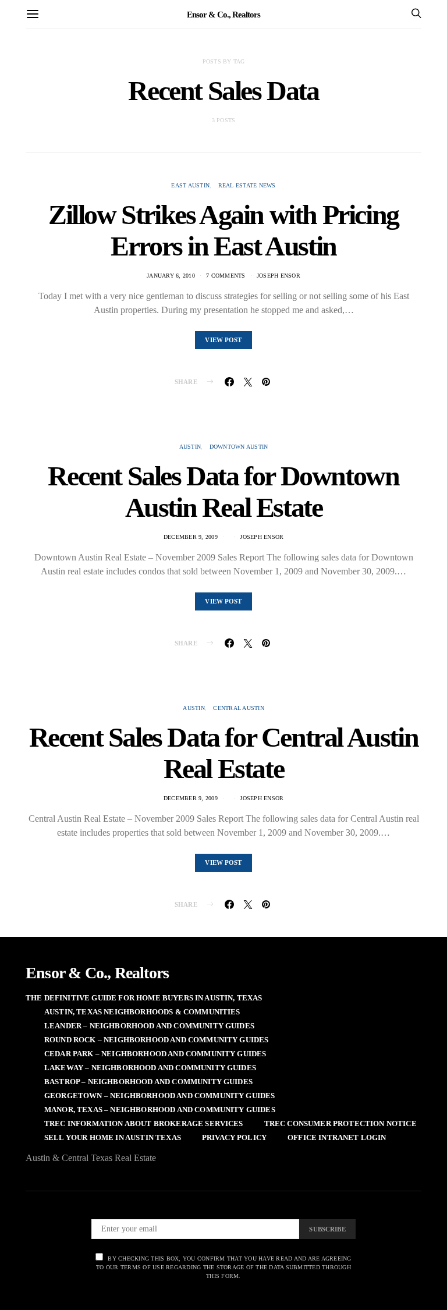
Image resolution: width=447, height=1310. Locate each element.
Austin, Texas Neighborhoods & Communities (142, 1011)
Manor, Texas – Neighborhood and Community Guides (159, 1109)
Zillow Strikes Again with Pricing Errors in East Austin (223, 230)
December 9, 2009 (191, 537)
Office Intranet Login (337, 1137)
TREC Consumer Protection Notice (340, 1123)
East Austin (190, 185)
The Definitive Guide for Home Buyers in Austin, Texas (144, 997)
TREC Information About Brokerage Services (143, 1123)
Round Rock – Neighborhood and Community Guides (156, 1039)
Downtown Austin (239, 446)
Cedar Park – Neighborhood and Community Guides (155, 1053)
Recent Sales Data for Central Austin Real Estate (223, 753)
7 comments (226, 275)
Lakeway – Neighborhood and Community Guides (150, 1067)
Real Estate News (247, 185)
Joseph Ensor (278, 275)
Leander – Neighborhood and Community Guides (149, 1025)
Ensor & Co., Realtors (223, 14)
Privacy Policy (234, 1137)
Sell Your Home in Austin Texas (112, 1137)
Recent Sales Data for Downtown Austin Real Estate (223, 491)
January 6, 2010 (171, 275)
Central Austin (238, 708)
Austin (190, 446)
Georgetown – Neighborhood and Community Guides (159, 1095)
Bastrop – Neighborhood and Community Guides (148, 1081)
